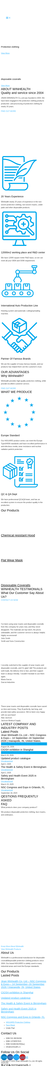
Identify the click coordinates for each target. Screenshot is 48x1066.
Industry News (20, 744)
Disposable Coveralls (15, 585)
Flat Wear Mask (12, 560)
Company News (7, 744)
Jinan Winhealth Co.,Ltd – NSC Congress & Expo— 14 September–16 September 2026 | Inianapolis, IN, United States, (23, 738)
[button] (8, 111)
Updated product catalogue (16, 758)
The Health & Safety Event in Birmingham (23, 767)
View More (5, 53)
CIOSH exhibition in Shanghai (17, 749)
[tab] (24, 807)
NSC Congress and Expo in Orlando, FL (23, 787)
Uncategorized (31, 744)
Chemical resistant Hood (18, 535)
